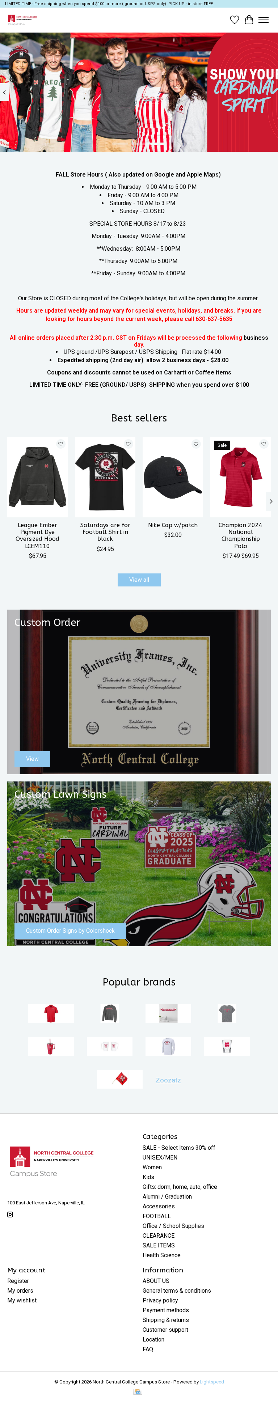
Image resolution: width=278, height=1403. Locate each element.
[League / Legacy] (227, 1014)
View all (139, 579)
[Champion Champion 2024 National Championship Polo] (240, 477)
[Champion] (110, 1014)
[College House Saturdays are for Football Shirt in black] (105, 477)
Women (152, 1167)
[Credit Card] (137, 1392)
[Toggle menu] (263, 20)
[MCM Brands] (51, 1047)
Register (18, 1280)
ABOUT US (156, 1280)
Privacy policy (160, 1300)
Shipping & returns (166, 1320)
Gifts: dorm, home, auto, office (180, 1186)
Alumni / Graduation (167, 1196)
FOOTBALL (157, 1216)
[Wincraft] (120, 1080)
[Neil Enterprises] (110, 1047)
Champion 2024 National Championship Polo (240, 536)
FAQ (148, 1349)
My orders (20, 1290)
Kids (148, 1177)
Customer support (165, 1329)
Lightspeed (212, 1382)
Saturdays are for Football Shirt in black (105, 532)
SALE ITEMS (159, 1245)
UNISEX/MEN (160, 1157)
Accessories (159, 1206)
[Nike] (168, 1047)
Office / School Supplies (173, 1225)
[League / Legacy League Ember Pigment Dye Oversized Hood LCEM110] (37, 477)
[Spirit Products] (227, 1047)
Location (153, 1339)
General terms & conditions (177, 1290)
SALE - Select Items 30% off (179, 1147)
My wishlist (22, 1300)
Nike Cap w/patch (173, 525)
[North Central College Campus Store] (22, 20)
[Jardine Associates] (168, 1014)
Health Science (162, 1255)
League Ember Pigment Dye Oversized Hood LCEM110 (37, 536)
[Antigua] (51, 1014)
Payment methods (166, 1310)
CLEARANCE (158, 1235)
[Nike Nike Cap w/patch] (173, 477)
